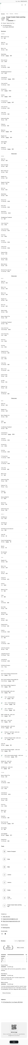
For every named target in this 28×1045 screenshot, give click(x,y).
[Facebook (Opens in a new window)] (5, 933)
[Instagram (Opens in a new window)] (2, 933)
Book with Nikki (14, 867)
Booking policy (6, 927)
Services (3, 13)
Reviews (11, 13)
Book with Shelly (14, 890)
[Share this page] (22, 5)
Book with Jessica (14, 882)
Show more (14, 153)
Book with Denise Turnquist (14, 851)
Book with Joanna (14, 874)
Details (7, 55)
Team (7, 13)
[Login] (25, 5)
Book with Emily (14, 859)
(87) (15, 20)
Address (16, 13)
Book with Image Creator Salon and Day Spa (14, 905)
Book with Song (14, 898)
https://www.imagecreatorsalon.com (11, 921)
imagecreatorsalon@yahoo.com (10, 918)
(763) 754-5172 (24, 1)
